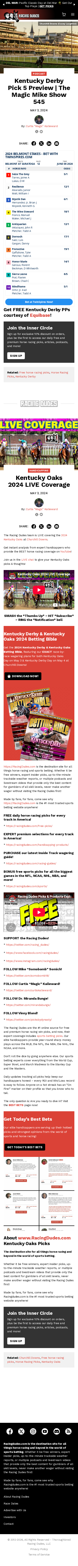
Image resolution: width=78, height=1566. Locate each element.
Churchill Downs (37, 539)
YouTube (65, 551)
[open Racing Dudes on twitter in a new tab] (21, 1431)
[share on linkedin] (49, 143)
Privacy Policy (39, 1549)
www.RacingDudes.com (44, 1238)
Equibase (40, 315)
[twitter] (36, 131)
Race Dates (11, 1503)
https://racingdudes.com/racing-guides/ (31, 863)
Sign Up (16, 356)
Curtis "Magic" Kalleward (42, 126)
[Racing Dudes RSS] (68, 1431)
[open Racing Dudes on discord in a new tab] (57, 1431)
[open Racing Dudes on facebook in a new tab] (9, 1431)
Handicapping (38, 470)
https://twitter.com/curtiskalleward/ (29, 990)
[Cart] (64, 14)
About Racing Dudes (16, 1496)
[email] (41, 131)
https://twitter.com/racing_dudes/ (27, 944)
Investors (10, 1517)
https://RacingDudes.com (19, 766)
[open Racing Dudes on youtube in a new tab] (45, 1431)
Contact (9, 1523)
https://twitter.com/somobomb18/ (27, 975)
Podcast (39, 73)
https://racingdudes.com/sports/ (27, 886)
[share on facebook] (33, 143)
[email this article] (56, 143)
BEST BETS (16, 1105)
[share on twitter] (41, 143)
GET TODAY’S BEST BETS (24, 1147)
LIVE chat (27, 559)
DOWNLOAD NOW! (25, 676)
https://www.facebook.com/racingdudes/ (32, 953)
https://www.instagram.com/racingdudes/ (33, 961)
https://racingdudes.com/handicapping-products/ (37, 844)
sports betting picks (50, 1036)
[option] (39, 4)
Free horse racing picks (34, 372)
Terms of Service (39, 1554)
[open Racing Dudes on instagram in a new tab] (33, 1431)
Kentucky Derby (25, 376)
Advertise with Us (15, 1510)
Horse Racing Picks (27, 1361)
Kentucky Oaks (51, 1361)
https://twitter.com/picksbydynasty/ (29, 1019)
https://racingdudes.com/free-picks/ (29, 826)
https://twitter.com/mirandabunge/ (28, 1005)
